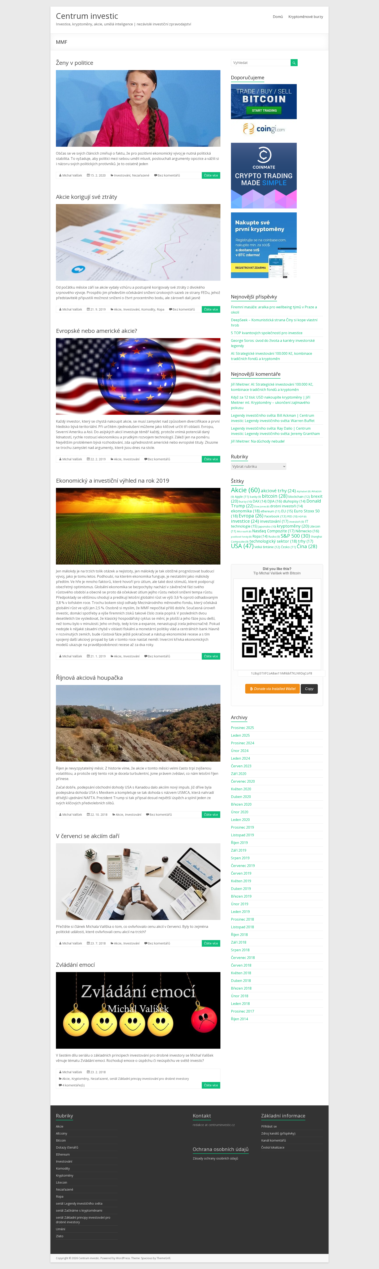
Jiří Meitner (240, 384)
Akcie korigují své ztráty (86, 197)
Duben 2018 (241, 980)
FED (292, 516)
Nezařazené (140, 175)
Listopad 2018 (242, 927)
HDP (302, 516)
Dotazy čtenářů (67, 1147)
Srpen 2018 (240, 950)
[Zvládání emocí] (138, 974)
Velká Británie (267, 547)
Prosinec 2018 (242, 919)
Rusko (274, 536)
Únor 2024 (239, 750)
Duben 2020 (241, 796)
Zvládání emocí (75, 965)
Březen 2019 (241, 896)
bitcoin (275, 495)
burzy (245, 501)
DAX (259, 501)
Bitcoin (61, 1140)
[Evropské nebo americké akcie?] (138, 340)
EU (287, 511)
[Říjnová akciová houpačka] (138, 687)
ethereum (270, 511)
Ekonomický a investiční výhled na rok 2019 (112, 480)
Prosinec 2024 (242, 743)
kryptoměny (293, 526)
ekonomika (245, 511)
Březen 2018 (241, 988)
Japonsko (267, 526)
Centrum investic (87, 16)
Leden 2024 (240, 758)
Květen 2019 (241, 881)
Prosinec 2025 (242, 727)
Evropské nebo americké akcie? (96, 331)
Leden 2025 (240, 735)
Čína (307, 546)
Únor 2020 (239, 812)
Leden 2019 (240, 911)
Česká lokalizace (272, 1147)
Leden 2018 (240, 1003)
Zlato (59, 1236)
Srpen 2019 (240, 858)
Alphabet (304, 491)
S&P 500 (295, 535)
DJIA (274, 501)
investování (274, 521)
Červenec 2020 (243, 781)
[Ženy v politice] (138, 72)
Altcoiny (61, 1133)
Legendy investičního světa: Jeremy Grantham (282, 433)
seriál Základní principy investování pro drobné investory (149, 1079)
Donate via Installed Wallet (274, 688)
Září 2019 (238, 850)
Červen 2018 (241, 965)
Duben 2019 (241, 888)
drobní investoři (286, 506)
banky (255, 496)
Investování (122, 175)
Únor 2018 (239, 996)
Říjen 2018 (239, 934)
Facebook (275, 516)
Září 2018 (238, 942)
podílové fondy (241, 536)
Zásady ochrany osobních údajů (215, 1158)
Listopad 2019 (242, 835)
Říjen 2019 (239, 842)
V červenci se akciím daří (87, 836)
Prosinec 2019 (242, 827)
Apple (242, 497)
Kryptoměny (80, 1079)
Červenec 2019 (243, 865)
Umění (60, 1229)
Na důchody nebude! (267, 441)
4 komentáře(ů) (73, 1085)
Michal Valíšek (72, 175)
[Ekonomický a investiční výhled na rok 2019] (138, 490)
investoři (296, 521)
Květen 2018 (241, 973)
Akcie (118, 309)
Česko (288, 547)
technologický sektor (273, 541)
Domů (278, 16)
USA (242, 546)
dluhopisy (294, 501)
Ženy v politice (74, 63)
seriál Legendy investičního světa (79, 1203)
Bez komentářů (169, 175)
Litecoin (61, 1182)
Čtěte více (211, 175)
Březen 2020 (241, 804)
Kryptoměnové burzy (305, 16)
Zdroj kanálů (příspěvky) (278, 1133)
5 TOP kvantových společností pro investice (266, 332)
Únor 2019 (239, 904)
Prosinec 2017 (242, 1011)
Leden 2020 (240, 819)
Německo (307, 530)
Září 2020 (238, 773)
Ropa (160, 309)
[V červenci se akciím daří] (138, 845)
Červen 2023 (241, 766)
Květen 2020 (241, 789)
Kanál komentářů (273, 1140)
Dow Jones (261, 506)
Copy (309, 689)
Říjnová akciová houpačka (89, 677)
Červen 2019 (241, 873)
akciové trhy (278, 490)
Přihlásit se (269, 1126)
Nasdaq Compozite (273, 530)
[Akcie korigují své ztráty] (138, 206)
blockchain (299, 496)
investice (245, 521)
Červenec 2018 (243, 957)
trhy (305, 541)
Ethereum (63, 1154)
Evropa (251, 515)
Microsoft (244, 531)
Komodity (148, 309)
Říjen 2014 (239, 1019)
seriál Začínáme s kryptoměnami (79, 1210)
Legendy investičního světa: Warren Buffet (280, 420)
